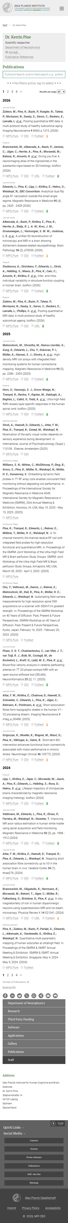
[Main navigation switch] (61, 8)
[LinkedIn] (12, 995)
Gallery (12, 1043)
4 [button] (16, 91)
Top (60, 1123)
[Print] (55, 995)
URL (37, 176)
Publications (16, 1051)
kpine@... (14, 52)
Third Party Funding (21, 1019)
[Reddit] (19, 995)
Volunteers (34, 1166)
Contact (34, 1140)
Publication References (19, 57)
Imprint (11, 1208)
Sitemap (34, 1182)
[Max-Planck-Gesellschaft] (18, 1198)
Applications (16, 1035)
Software (13, 1027)
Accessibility (53, 1208)
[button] (34, 83)
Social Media (13, 1133)
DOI (26, 136)
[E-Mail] (48, 995)
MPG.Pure (12, 136)
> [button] (21, 91)
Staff (11, 1060)
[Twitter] (26, 995)
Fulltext (39, 136)
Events (34, 1149)
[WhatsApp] (33, 995)
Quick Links (12, 1127)
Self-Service (34, 1174)
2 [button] (8, 91)
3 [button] (12, 91)
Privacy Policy (30, 1208)
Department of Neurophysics (22, 47)
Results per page (48, 91)
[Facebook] (5, 995)
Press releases (34, 1157)
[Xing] (41, 995)
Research (14, 1011)
